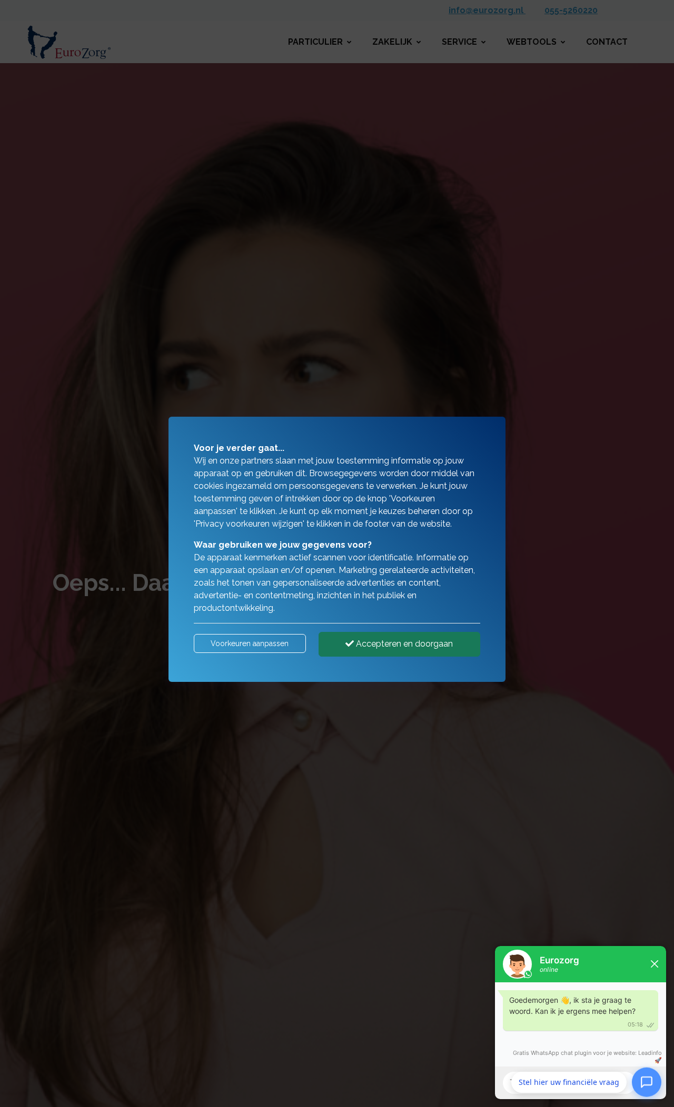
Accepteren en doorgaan (403, 644)
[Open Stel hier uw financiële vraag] (646, 1080)
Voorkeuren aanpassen (250, 643)
